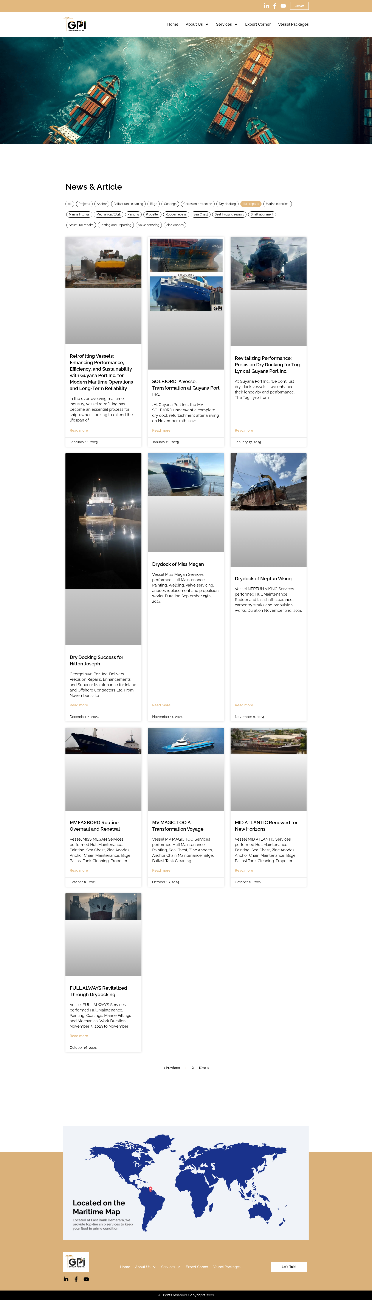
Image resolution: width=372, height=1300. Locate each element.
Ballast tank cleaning (128, 204)
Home (172, 24)
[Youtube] (283, 6)
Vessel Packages (293, 24)
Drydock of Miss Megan (178, 564)
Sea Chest (201, 214)
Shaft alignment (262, 214)
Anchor (102, 204)
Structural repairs (81, 225)
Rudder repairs (176, 214)
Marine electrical (277, 204)
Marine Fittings (79, 214)
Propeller (152, 214)
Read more (79, 430)
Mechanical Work (108, 214)
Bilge (153, 204)
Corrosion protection (197, 204)
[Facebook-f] (274, 6)
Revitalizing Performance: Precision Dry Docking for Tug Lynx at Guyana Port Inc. (267, 364)
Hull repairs (251, 204)
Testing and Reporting (115, 225)
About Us (194, 24)
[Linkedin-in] (266, 6)
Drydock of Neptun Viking (263, 578)
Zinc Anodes (175, 225)
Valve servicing (148, 225)
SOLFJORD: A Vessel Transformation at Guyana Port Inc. (186, 388)
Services (224, 24)
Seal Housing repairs (229, 214)
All (70, 204)
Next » (204, 1067)
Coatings (170, 204)
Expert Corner (258, 24)
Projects (84, 204)
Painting (133, 214)
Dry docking (227, 204)
